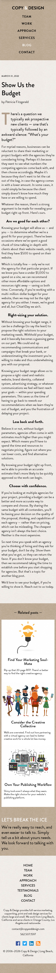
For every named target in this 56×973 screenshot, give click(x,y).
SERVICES (28, 885)
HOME (28, 865)
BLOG (28, 895)
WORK (28, 875)
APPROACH (28, 880)
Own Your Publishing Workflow (28, 784)
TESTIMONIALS (28, 890)
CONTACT (28, 900)
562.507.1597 (28, 934)
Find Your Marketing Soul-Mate (28, 661)
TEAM (28, 870)
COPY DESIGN (28, 8)
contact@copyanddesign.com (28, 929)
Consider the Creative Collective (28, 724)
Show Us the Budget (17, 89)
